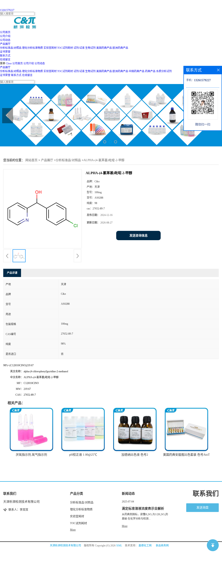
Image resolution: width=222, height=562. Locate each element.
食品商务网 (162, 545)
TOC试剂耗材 (65, 47)
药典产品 (150, 71)
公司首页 (17, 63)
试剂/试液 (79, 47)
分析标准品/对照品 (10, 47)
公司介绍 (28, 63)
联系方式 (16, 75)
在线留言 (27, 75)
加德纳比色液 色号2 (134, 454)
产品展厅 (5, 67)
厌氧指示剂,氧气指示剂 (31, 454)
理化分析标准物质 (32, 47)
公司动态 (39, 63)
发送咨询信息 (138, 235)
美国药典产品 (104, 47)
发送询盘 (202, 507)
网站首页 (31, 160)
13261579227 (7, 10)
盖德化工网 (145, 545)
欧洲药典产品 (120, 47)
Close (9, 63)
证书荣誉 (5, 75)
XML (119, 545)
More (73, 529)
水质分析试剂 (164, 71)
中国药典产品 (136, 71)
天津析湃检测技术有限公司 (65, 545)
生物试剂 (90, 47)
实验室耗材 (50, 47)
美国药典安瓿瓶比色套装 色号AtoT (186, 454)
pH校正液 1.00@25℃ (83, 454)
